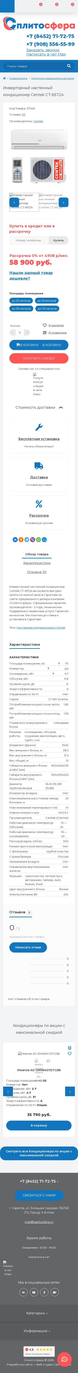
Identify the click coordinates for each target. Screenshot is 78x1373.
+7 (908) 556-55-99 (50, 44)
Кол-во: (15, 325)
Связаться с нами (39, 1195)
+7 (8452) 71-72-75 (50, 36)
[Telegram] (26, 539)
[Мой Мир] (44, 539)
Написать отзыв (28, 947)
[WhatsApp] (38, 539)
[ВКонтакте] (15, 539)
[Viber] (32, 539)
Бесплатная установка (38, 439)
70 (66, 663)
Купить (58, 240)
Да (66, 668)
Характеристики (37, 563)
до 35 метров (46, 300)
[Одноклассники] (21, 539)
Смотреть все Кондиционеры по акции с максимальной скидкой (39, 1153)
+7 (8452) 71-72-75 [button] (38, 1181)
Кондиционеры (18, 78)
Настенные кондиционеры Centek (41, 627)
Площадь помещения (26, 293)
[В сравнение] (70, 1048)
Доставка (39, 477)
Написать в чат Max (46, 54)
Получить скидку (39, 358)
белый (63, 889)
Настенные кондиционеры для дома (52, 78)
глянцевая (61, 722)
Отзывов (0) (37, 572)
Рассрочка (39, 516)
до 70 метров (47, 308)
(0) (23, 114)
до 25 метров (21, 300)
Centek (38, 121)
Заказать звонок (42, 49)
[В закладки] (70, 1054)
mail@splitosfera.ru (39, 1222)
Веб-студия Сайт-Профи (53, 1364)
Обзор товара (36, 554)
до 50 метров (21, 308)
